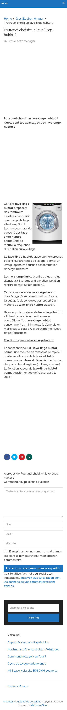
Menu (4, 3)
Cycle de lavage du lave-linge (27, 663)
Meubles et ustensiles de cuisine (22, 701)
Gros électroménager (21, 41)
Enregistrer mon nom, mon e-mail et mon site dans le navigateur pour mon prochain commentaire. (33, 556)
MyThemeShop (39, 705)
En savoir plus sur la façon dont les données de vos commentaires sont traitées (32, 582)
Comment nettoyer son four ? (27, 656)
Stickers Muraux (18, 686)
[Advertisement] (33, 80)
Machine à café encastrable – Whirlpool (33, 649)
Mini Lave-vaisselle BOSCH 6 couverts (32, 670)
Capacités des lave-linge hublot (28, 642)
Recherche (33, 617)
